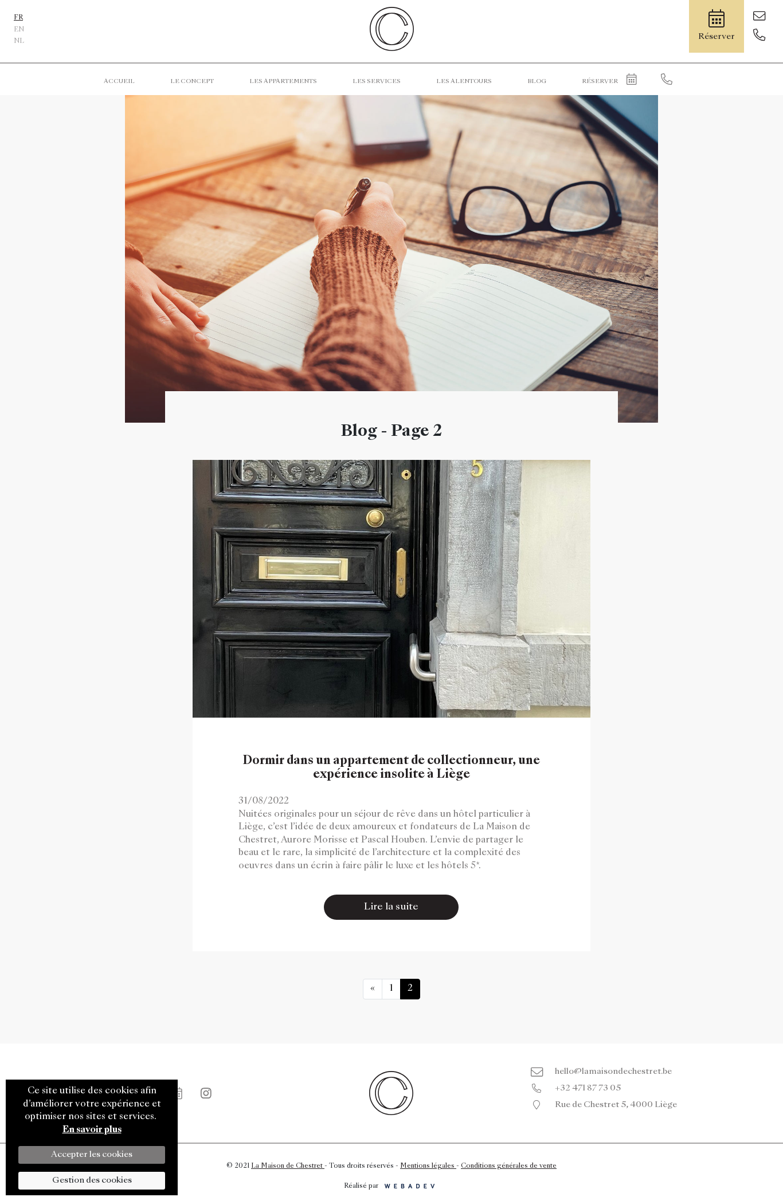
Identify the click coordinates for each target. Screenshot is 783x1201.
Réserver (600, 81)
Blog (536, 81)
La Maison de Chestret (287, 1166)
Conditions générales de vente (509, 1166)
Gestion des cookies (92, 1180)
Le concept (192, 81)
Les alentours (464, 81)
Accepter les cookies (91, 1155)
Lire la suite (391, 907)
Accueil (119, 81)
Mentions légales (428, 1166)
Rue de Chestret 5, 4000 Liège (616, 1105)
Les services (377, 81)
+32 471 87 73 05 (588, 1088)
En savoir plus (92, 1130)
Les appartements (283, 81)
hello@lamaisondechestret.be (613, 1072)
